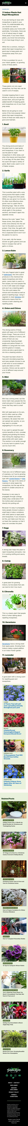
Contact (17, 1082)
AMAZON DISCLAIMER (14, 1088)
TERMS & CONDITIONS (14, 1095)
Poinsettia (6, 936)
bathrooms (8, 274)
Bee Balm (6, 728)
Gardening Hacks (8, 753)
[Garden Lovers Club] (7, 3)
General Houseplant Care (10, 907)
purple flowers (14, 479)
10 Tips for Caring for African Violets (13, 965)
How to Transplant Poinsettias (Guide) (14, 938)
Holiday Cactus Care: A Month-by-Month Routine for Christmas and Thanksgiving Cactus (13, 824)
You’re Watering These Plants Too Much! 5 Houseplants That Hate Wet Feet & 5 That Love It (13, 994)
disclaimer (14, 1085)
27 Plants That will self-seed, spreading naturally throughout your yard (13, 705)
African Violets (7, 963)
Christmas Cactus (8, 820)
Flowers (6, 702)
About (10, 1082)
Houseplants (5, 9)
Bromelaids (6, 1020)
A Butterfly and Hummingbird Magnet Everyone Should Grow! (12, 732)
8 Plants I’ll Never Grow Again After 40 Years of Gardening (12, 783)
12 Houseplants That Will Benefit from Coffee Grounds (13, 757)
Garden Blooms (8, 779)
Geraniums (6, 644)
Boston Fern (6, 1049)
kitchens (18, 297)
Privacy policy (14, 1092)
